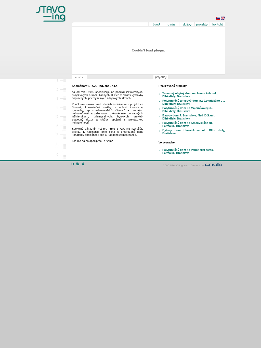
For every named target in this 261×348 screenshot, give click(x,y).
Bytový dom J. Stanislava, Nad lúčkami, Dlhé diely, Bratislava (188, 117)
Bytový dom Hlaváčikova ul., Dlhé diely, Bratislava (193, 132)
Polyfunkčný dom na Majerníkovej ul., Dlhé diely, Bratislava (187, 109)
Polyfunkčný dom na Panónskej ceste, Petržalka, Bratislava (188, 151)
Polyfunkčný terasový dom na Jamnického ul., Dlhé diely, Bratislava (193, 102)
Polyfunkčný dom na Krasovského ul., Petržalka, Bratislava (187, 124)
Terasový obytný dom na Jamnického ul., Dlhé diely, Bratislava (189, 95)
